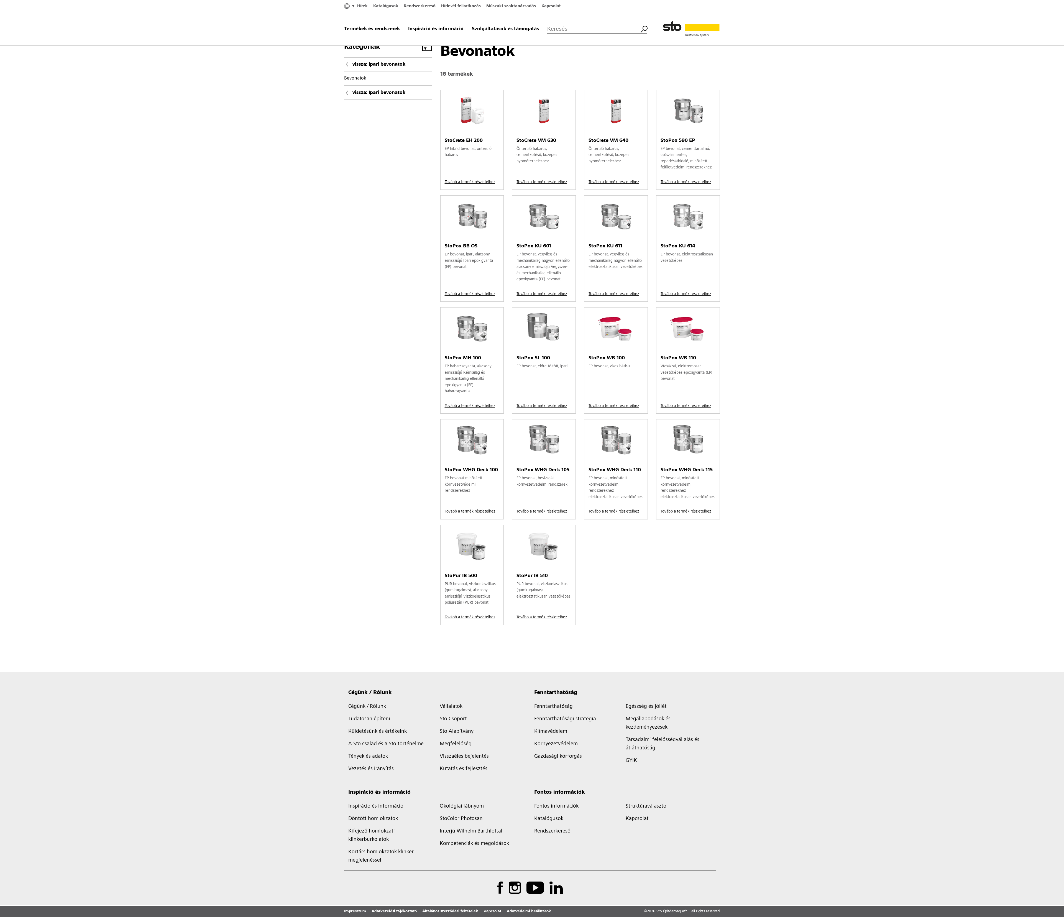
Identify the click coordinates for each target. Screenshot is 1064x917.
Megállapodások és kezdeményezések (648, 723)
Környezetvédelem (556, 744)
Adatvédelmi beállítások (529, 911)
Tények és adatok (368, 756)
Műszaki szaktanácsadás (511, 6)
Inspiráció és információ (436, 29)
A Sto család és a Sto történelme (386, 744)
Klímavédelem (550, 731)
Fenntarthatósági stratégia (565, 719)
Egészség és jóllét (646, 706)
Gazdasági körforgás (558, 756)
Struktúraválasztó (646, 806)
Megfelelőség (456, 744)
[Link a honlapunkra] (691, 29)
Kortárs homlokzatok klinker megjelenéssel (381, 856)
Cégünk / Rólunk (370, 693)
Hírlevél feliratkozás (461, 6)
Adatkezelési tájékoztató (394, 911)
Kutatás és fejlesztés (463, 769)
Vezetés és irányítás (371, 769)
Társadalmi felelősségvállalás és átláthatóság (662, 744)
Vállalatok (451, 706)
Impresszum (355, 911)
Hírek (362, 6)
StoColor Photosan (461, 819)
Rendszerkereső (420, 6)
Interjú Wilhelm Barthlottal (471, 831)
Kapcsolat (551, 6)
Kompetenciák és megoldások (474, 844)
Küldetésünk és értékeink (377, 731)
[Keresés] (644, 28)
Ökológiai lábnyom (462, 806)
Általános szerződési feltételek (450, 911)
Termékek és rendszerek (372, 29)
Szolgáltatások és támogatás (505, 29)
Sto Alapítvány (457, 731)
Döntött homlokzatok (373, 819)
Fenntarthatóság (555, 693)
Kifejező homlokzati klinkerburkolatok (371, 835)
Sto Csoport (453, 719)
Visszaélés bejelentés (464, 756)
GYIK (631, 761)
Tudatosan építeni (369, 719)
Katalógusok (385, 6)
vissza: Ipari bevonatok (378, 64)
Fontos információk (559, 792)
